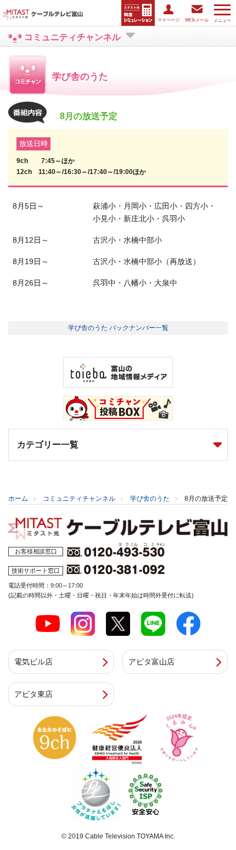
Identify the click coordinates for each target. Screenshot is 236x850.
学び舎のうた (150, 498)
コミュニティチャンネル (79, 498)
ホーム (18, 498)
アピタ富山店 (151, 661)
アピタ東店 (33, 694)
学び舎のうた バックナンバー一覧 (118, 328)
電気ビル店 (33, 661)
